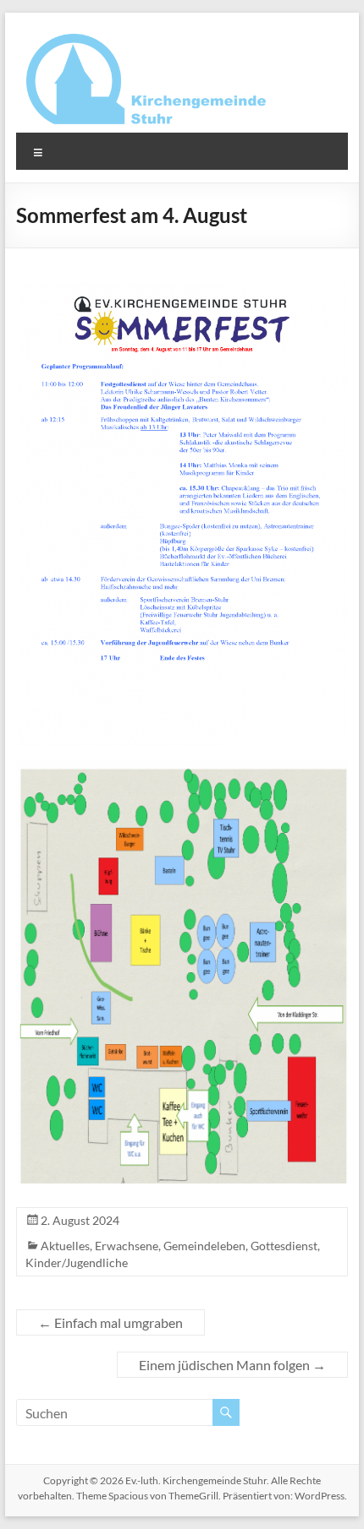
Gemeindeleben (204, 1245)
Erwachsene (126, 1245)
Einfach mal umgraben (110, 1322)
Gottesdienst (284, 1245)
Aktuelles (65, 1245)
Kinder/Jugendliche (76, 1262)
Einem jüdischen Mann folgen (232, 1365)
